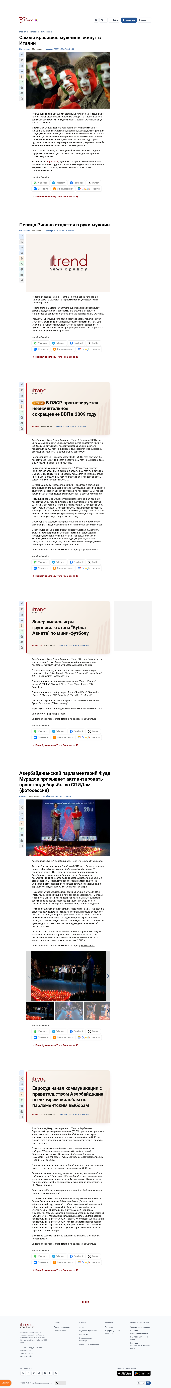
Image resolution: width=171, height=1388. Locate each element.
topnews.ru (52, 161)
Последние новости (62, 1327)
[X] (33, 1373)
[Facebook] (28, 1373)
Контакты (83, 1334)
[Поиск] (96, 20)
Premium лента (60, 1331)
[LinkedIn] (50, 1373)
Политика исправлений (89, 1344)
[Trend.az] (28, 20)
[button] (21, 54)
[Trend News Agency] (27, 1325)
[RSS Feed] (55, 1373)
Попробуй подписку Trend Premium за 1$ (56, 196)
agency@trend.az (26, 1356)
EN (139, 1383)
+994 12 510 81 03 (26, 1353)
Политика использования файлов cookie (140, 1345)
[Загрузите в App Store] (124, 1373)
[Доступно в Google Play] (142, 1373)
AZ (144, 1383)
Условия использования (140, 1327)
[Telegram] (44, 1373)
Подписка (109, 1327)
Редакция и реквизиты (88, 1331)
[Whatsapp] (22, 1373)
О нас (81, 1327)
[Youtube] (39, 1373)
